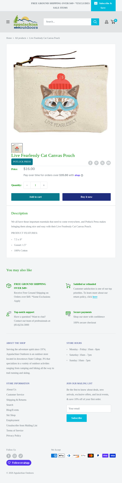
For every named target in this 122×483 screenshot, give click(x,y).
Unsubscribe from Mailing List (21, 425)
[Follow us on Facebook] (8, 456)
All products (20, 38)
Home (9, 38)
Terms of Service (14, 430)
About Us (11, 389)
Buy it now (86, 197)
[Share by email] (108, 162)
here (95, 296)
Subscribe (76, 418)
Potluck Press (22, 162)
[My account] (106, 22)
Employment (12, 420)
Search (9, 405)
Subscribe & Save (105, 5)
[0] (113, 22)
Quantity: (16, 185)
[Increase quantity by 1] (44, 185)
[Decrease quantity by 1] (27, 185)
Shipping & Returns (16, 399)
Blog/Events (12, 410)
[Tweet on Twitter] (102, 162)
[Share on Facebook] (90, 162)
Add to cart (35, 197)
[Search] (95, 21)
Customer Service (15, 394)
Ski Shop (11, 415)
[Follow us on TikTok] (20, 456)
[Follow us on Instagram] (14, 456)
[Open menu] (8, 22)
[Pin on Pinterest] (96, 162)
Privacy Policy (13, 435)
